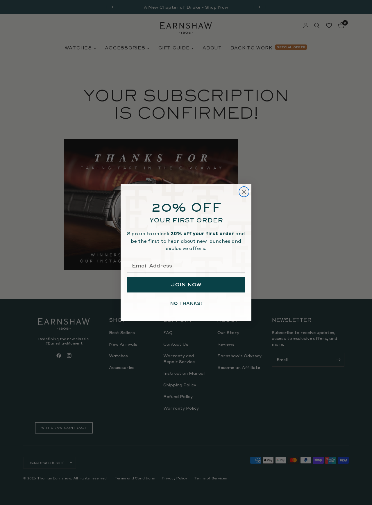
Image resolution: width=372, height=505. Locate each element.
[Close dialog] (244, 192)
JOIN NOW (186, 284)
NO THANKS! (186, 303)
